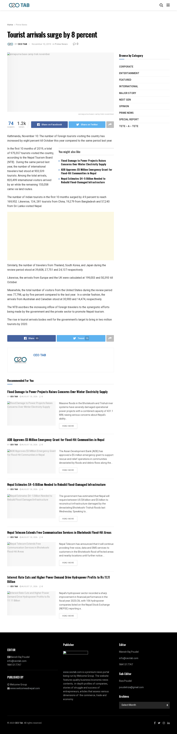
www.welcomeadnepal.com (25, 688)
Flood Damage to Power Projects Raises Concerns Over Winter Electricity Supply (83, 162)
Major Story (127, 93)
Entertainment (129, 73)
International (128, 86)
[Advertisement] (60, 236)
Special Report (129, 119)
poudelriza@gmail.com (131, 687)
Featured (125, 80)
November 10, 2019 (41, 44)
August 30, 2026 (29, 396)
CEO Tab (14, 396)
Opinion (124, 106)
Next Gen (125, 100)
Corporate (126, 67)
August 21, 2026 (29, 586)
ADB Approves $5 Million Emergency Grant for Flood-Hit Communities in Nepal (86, 171)
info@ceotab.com (16, 661)
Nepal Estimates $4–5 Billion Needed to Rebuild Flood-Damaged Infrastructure (83, 180)
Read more (68, 426)
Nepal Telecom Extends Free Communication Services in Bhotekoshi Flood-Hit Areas (59, 532)
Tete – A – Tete (128, 126)
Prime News (21, 24)
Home (10, 24)
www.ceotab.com (72, 672)
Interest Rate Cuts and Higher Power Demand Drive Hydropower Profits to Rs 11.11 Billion (58, 579)
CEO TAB (22, 44)
